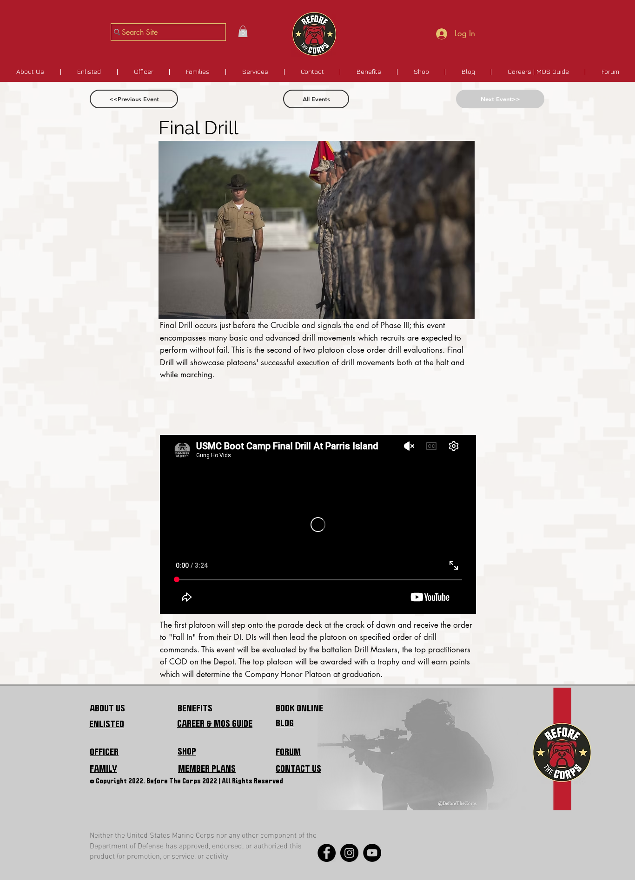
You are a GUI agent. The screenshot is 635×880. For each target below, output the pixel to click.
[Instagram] (349, 853)
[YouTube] (372, 853)
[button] (243, 31)
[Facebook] (327, 853)
